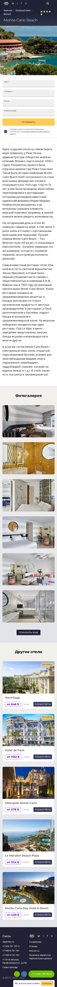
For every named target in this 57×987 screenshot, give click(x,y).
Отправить (28, 122)
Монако (7, 14)
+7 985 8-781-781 (10, 950)
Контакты (34, 951)
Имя (6, 82)
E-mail (6, 101)
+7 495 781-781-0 (10, 946)
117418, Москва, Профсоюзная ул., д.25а (14, 961)
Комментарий (10, 111)
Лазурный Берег (23, 10)
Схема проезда (10, 967)
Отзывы (33, 946)
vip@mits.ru (8, 942)
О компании (35, 942)
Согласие (13, 129)
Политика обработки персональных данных (40, 957)
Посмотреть (42, 704)
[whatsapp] (17, 974)
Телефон (8, 91)
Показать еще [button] (28, 632)
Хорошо (47, 983)
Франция (8, 10)
